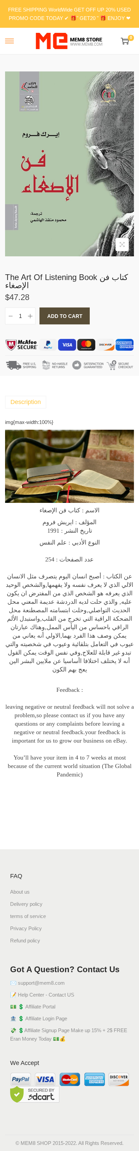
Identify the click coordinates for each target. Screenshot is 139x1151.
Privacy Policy (26, 928)
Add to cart (64, 316)
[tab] (69, 402)
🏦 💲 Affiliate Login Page (38, 1018)
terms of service (28, 916)
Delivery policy (26, 904)
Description (25, 402)
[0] (125, 41)
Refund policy (25, 940)
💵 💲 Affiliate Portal (32, 1006)
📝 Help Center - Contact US (42, 995)
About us (20, 892)
